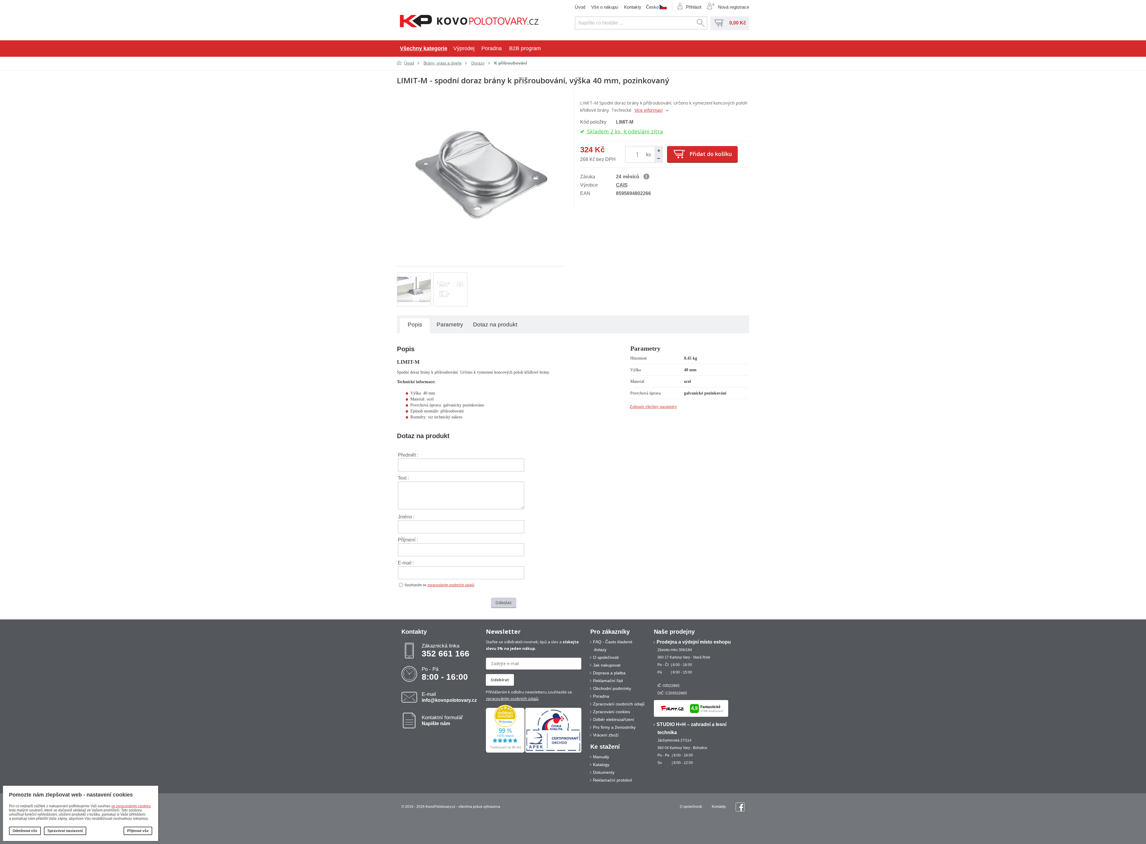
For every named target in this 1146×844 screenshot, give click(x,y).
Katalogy (601, 764)
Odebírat (500, 679)
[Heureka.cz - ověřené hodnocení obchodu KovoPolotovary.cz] (505, 751)
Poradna (491, 48)
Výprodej (464, 48)
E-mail (449, 697)
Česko (652, 6)
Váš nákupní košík (719, 23)
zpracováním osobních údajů (450, 585)
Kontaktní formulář (442, 720)
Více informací (648, 110)
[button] (658, 150)
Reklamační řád (608, 680)
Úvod (580, 7)
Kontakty (632, 7)
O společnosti (606, 657)
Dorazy (478, 63)
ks (648, 154)
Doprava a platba (609, 672)
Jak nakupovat (606, 665)
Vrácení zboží (606, 735)
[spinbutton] (638, 154)
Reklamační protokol (612, 780)
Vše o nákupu (604, 7)
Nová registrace (733, 7)
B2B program (525, 48)
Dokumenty (603, 772)
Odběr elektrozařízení (613, 719)
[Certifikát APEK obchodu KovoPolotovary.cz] (553, 751)
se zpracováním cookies (130, 806)
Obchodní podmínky (612, 688)
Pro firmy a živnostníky (614, 727)
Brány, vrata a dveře (442, 63)
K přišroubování (510, 63)
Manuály (601, 756)
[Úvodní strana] (469, 21)
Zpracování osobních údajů (619, 704)
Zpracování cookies (611, 711)
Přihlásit (693, 7)
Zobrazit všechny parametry (653, 406)
